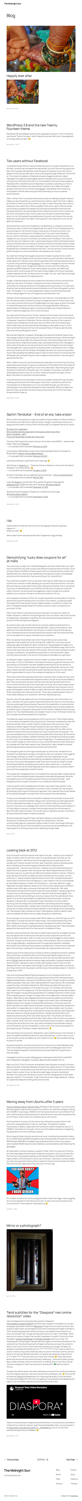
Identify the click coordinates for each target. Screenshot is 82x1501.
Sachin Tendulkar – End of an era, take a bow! (39, 414)
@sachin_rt (24, 465)
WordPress (74, 1496)
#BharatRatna (37, 453)
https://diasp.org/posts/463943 (20, 1323)
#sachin (25, 444)
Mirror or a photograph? (24, 1225)
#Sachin (21, 453)
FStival (15, 960)
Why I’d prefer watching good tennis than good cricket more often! (33, 431)
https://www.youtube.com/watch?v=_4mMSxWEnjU (30, 1427)
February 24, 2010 (40, 446)
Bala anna (38, 1326)
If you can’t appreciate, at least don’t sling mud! (25, 437)
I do (9, 520)
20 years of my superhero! (17, 429)
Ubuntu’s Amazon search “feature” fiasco (23, 1107)
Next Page (72, 1459)
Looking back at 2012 (22, 850)
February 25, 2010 (40, 456)
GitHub (20, 1376)
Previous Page (11, 1459)
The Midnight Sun (12, 3)
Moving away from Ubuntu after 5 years (35, 1101)
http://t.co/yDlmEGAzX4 (63, 475)
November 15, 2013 (40, 487)
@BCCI (25, 494)
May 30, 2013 (38, 477)
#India (28, 453)
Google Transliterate (24, 1339)
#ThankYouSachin (53, 484)
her (53, 535)
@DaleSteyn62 (13, 484)
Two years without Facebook (27, 161)
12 (47, 1459)
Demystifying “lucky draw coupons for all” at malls (37, 559)
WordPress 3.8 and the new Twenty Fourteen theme (32, 127)
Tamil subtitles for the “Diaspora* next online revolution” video (39, 1314)
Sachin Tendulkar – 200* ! (17, 434)
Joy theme (11, 1146)
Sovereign (36, 263)
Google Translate (43, 1339)
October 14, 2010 (39, 470)
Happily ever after (19, 75)
